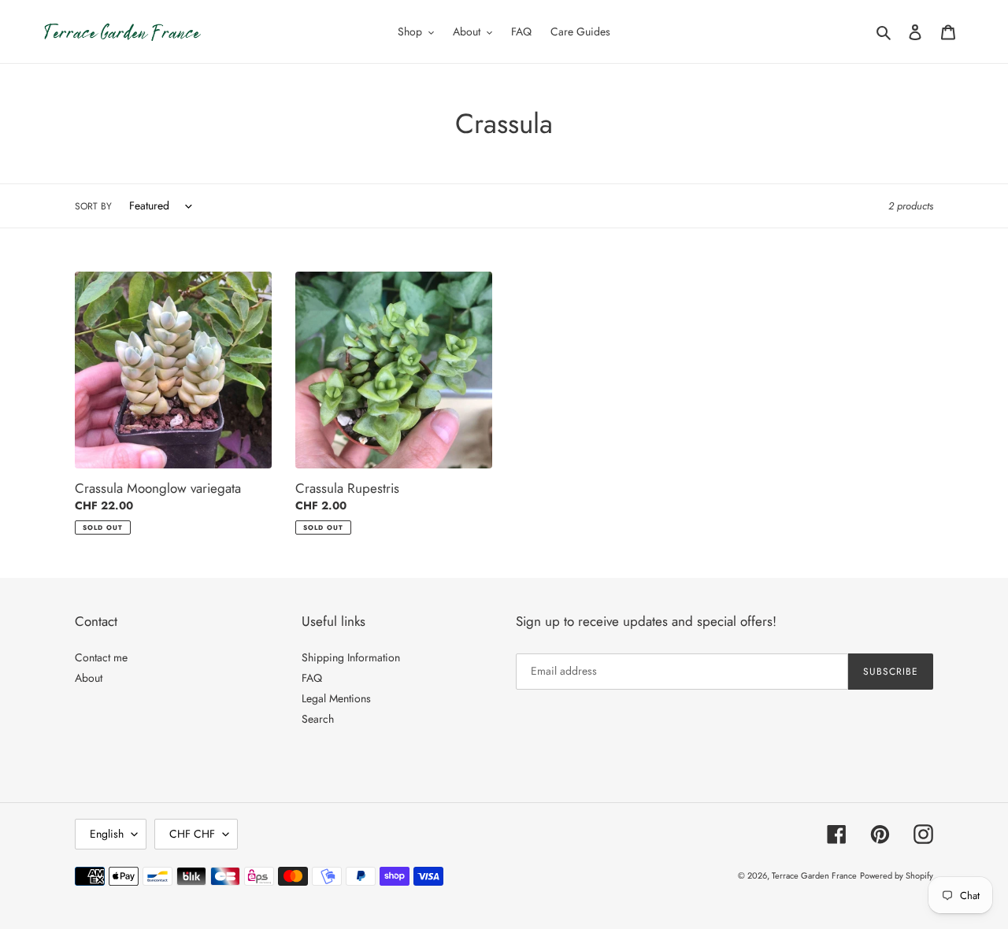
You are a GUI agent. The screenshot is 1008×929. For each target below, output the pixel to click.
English (107, 834)
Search (318, 719)
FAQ (312, 678)
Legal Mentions (336, 698)
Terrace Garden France (814, 875)
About (88, 678)
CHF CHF (192, 834)
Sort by (93, 206)
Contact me (101, 657)
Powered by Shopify (896, 875)
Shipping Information (351, 657)
